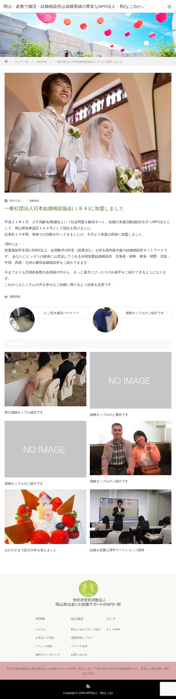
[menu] (169, 6)
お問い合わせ (79, 654)
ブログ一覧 (21, 61)
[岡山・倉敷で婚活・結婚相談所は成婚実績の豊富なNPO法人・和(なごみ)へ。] (81, 6)
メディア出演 (79, 646)
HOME (40, 618)
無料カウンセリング (48, 654)
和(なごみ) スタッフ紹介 (86, 629)
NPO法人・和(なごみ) (99, 693)
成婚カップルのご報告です (109, 414)
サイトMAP (113, 629)
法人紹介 (77, 618)
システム (41, 629)
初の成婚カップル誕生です (24, 412)
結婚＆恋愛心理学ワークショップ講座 (117, 550)
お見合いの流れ (45, 637)
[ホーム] (6, 60)
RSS (87, 685)
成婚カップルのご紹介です (24, 483)
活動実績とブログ (82, 637)
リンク (111, 618)
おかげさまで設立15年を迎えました (30, 550)
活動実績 (41, 61)
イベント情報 (44, 646)
